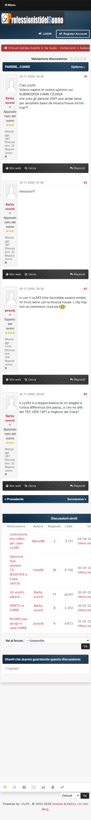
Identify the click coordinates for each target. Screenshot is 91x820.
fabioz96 (38, 541)
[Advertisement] (45, 730)
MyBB (25, 804)
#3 (85, 288)
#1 (85, 76)
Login (47, 33)
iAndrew (57, 804)
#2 (85, 182)
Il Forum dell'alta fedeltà (24, 48)
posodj (10, 310)
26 (54, 570)
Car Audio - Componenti (60, 48)
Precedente (15, 499)
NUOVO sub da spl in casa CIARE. (19, 623)
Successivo (75, 499)
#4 (85, 394)
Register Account (75, 33)
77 (54, 595)
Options (77, 67)
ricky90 (38, 570)
